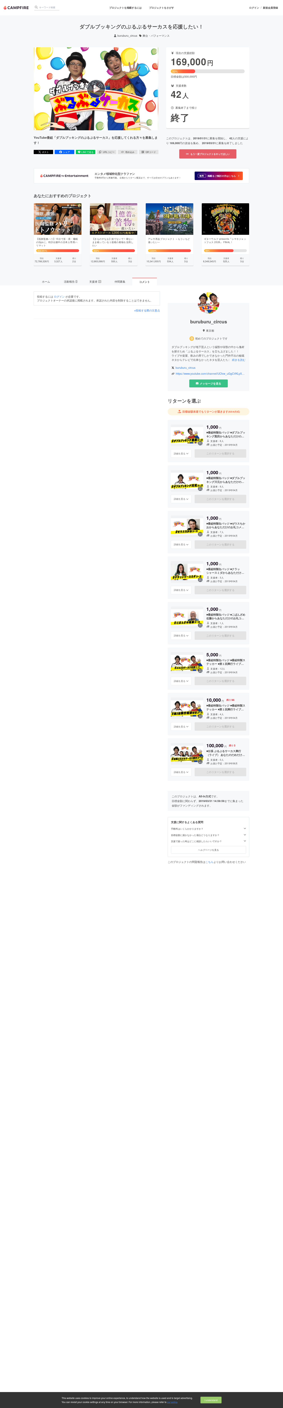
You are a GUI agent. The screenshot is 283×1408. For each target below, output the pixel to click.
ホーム (46, 281)
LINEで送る (87, 152)
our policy (172, 1402)
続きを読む (238, 360)
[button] (219, 176)
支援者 (95, 281)
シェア (66, 152)
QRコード (151, 152)
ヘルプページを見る (208, 849)
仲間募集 (120, 281)
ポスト (45, 152)
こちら (209, 862)
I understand (211, 1400)
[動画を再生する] (96, 88)
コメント (144, 282)
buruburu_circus (127, 35)
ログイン (254, 7)
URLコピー (109, 152)
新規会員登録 (270, 7)
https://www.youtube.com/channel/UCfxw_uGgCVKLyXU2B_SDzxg (210, 373)
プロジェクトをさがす (161, 7)
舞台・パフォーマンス (156, 35)
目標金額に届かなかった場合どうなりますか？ (195, 835)
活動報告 (70, 281)
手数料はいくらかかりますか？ (187, 828)
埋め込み (129, 152)
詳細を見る (179, 453)
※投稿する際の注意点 (147, 310)
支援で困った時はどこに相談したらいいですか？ (196, 841)
